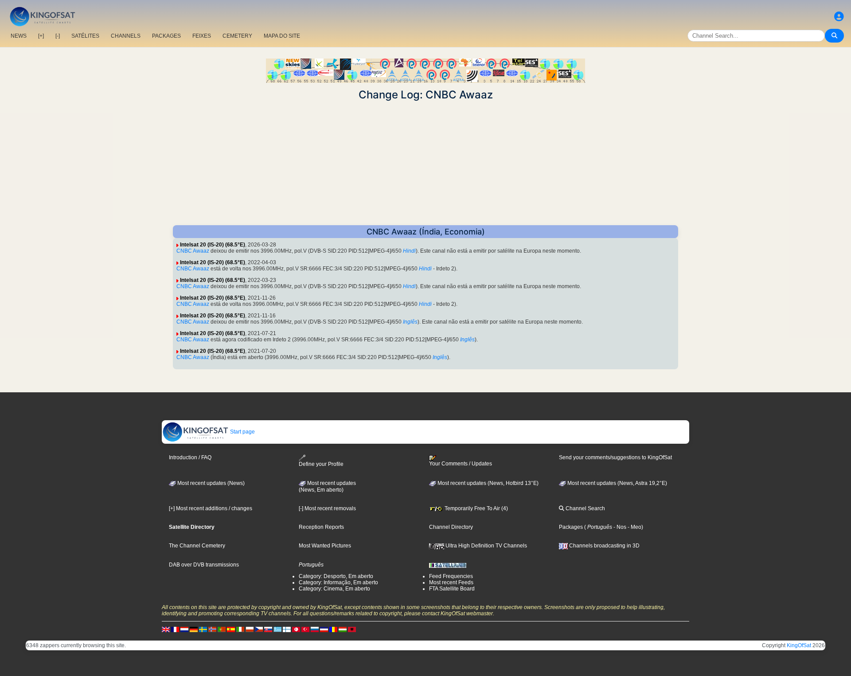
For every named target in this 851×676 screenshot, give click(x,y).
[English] (166, 629)
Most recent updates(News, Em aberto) (327, 486)
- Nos (619, 527)
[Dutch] (184, 629)
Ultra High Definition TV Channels (485, 546)
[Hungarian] (343, 629)
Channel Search (584, 508)
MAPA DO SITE (282, 36)
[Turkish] (305, 629)
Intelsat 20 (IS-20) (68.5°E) (212, 245)
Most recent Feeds (451, 582)
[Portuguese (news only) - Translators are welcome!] (222, 629)
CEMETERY (237, 36)
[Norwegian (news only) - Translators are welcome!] (212, 629)
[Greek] (277, 629)
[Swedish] (203, 629)
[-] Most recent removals (327, 508)
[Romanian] (333, 629)
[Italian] (240, 629)
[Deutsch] (194, 629)
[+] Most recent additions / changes (210, 508)
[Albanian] (352, 629)
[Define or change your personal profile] (839, 16)
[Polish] (250, 629)
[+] (41, 36)
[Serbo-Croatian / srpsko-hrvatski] (324, 629)
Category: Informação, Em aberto (338, 582)
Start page (242, 432)
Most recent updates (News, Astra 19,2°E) (616, 483)
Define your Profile (321, 464)
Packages (571, 527)
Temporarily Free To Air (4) (475, 508)
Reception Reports (321, 527)
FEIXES (201, 36)
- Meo (633, 527)
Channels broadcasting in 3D (604, 546)
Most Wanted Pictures (325, 546)
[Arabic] (296, 629)
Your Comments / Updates (460, 464)
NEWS (19, 36)
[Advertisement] (425, 163)
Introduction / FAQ (190, 457)
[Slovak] (268, 629)
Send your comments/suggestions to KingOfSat (615, 457)
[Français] (175, 629)
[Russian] (315, 629)
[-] (57, 36)
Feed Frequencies (451, 576)
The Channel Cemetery (197, 546)
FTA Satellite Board (452, 589)
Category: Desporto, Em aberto (336, 576)
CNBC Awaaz (192, 251)
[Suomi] (287, 629)
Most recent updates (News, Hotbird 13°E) (487, 483)
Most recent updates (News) (210, 483)
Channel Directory (451, 527)
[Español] (231, 629)
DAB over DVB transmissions (204, 565)
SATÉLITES (85, 36)
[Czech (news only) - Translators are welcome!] (259, 629)
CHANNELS (126, 36)
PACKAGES (166, 36)
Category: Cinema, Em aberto (334, 589)
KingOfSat (799, 645)
